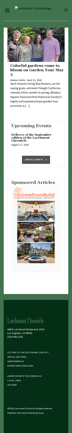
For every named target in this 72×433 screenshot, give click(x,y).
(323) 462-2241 (15, 337)
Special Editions (16, 357)
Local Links (14, 380)
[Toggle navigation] (7, 10)
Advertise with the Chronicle (24, 376)
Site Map (12, 385)
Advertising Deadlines (20, 365)
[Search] (66, 10)
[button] (36, 160)
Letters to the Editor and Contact (28, 352)
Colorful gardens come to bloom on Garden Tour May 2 (37, 70)
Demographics (15, 361)
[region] (36, 142)
